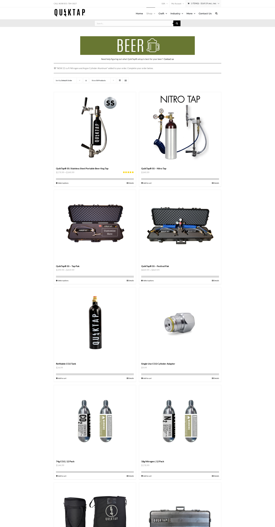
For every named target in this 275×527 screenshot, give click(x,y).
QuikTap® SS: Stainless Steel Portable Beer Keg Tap (82, 168)
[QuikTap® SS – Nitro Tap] (180, 128)
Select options (63, 183)
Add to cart (147, 183)
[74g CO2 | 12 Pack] (95, 421)
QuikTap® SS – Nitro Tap (153, 168)
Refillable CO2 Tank (66, 363)
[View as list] (125, 80)
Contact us (169, 59)
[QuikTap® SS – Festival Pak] (180, 225)
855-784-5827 (70, 3)
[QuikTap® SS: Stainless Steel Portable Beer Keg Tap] (95, 128)
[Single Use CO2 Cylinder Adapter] (180, 323)
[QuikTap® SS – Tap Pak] (95, 225)
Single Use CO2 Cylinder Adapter (158, 363)
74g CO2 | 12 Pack (65, 461)
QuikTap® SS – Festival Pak (155, 266)
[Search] (176, 23)
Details (131, 183)
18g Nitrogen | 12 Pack (152, 461)
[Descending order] (86, 80)
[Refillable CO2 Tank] (95, 323)
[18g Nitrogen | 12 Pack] (180, 421)
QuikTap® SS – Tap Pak (67, 266)
